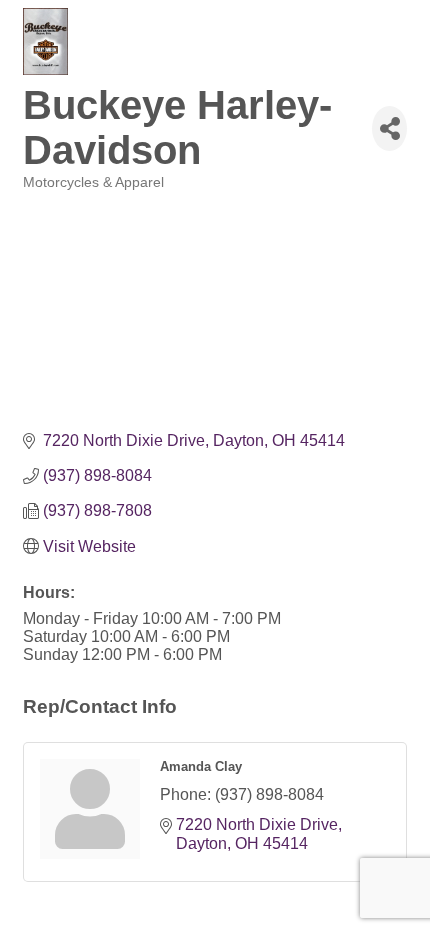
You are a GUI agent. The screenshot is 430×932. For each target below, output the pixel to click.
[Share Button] (389, 128)
